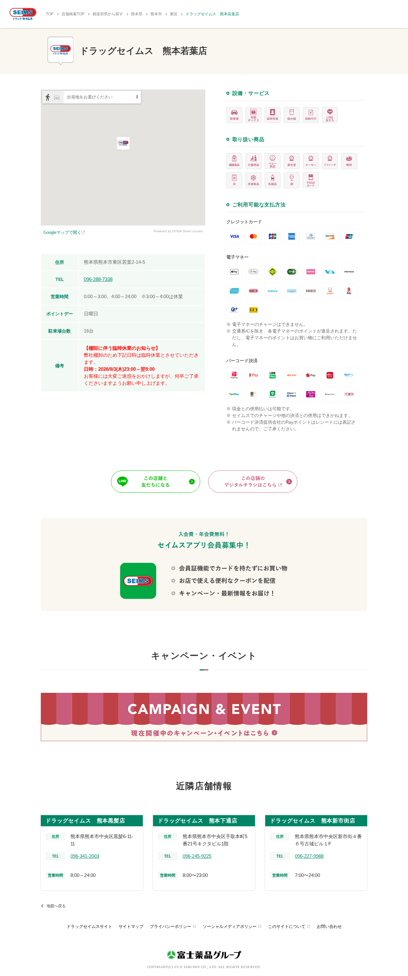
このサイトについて (289, 926)
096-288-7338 (98, 279)
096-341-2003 (84, 856)
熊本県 (136, 14)
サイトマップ (131, 926)
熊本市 (156, 14)
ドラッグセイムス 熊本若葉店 (212, 14)
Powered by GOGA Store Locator (178, 231)
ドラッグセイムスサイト (89, 926)
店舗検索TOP (73, 14)
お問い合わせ (329, 926)
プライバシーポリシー (173, 926)
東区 (174, 14)
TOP (50, 14)
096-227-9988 (309, 856)
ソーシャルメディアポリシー (232, 926)
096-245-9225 (197, 856)
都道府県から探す (107, 14)
